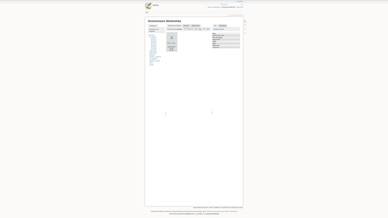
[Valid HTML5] (198, 213)
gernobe (153, 51)
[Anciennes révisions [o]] (245, 25)
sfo (152, 62)
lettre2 (154, 41)
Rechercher (242, 4)
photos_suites (155, 61)
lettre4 (154, 45)
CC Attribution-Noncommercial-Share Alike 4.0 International (221, 211)
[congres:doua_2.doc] (172, 37)
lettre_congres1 (156, 57)
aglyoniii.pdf (219, 29)
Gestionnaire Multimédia (228, 7)
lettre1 (154, 39)
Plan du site (240, 7)
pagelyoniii (215, 47)
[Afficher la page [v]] (245, 21)
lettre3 (154, 43)
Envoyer (186, 25)
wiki (152, 65)
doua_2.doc (171, 43)
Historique (222, 25)
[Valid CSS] (207, 213)
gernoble (154, 53)
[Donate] (181, 213)
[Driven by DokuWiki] (215, 213)
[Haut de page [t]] (245, 33)
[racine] (152, 35)
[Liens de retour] (245, 29)
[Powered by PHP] (190, 213)
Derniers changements (214, 7)
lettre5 (154, 47)
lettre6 (154, 49)
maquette (154, 59)
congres (153, 37)
